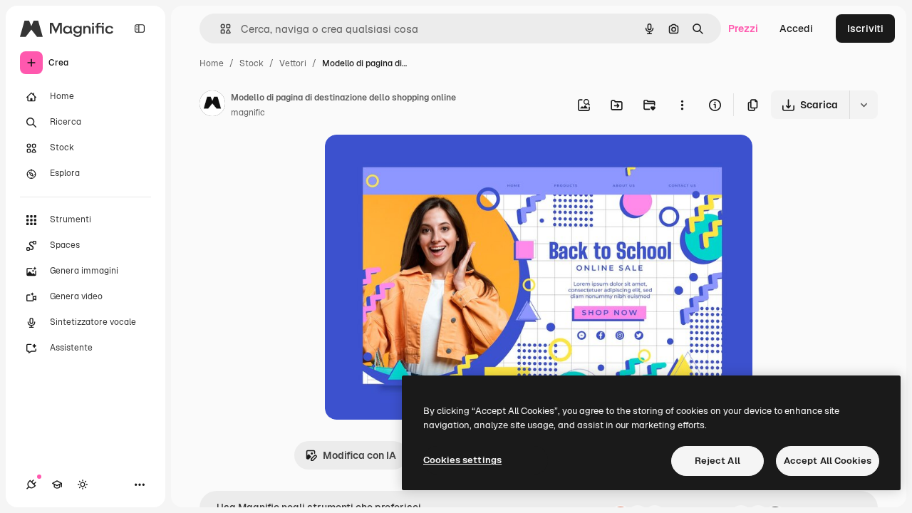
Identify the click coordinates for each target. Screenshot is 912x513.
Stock (251, 63)
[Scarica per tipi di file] (863, 104)
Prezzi (743, 28)
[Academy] (57, 484)
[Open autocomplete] (219, 29)
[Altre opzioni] (682, 104)
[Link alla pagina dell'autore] (212, 105)
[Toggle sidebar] (139, 28)
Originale (419, 162)
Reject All (717, 461)
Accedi (796, 28)
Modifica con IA (359, 455)
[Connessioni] (31, 484)
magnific (248, 112)
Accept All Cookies (827, 461)
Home (212, 63)
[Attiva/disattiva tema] (82, 484)
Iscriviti (865, 28)
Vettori (292, 63)
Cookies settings (462, 460)
